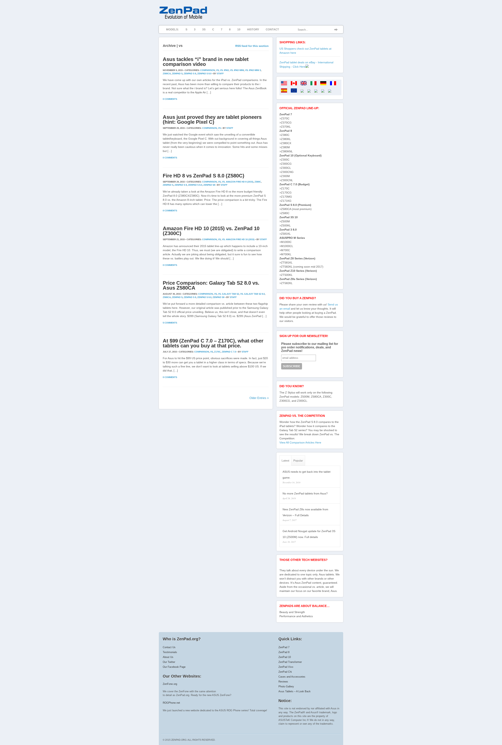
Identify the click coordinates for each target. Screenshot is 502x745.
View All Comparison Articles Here (300, 442)
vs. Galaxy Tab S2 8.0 (252, 294)
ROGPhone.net (171, 702)
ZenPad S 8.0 (204, 73)
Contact (272, 29)
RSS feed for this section (252, 45)
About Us (168, 657)
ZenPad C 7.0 (229, 352)
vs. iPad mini (237, 70)
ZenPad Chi (285, 671)
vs (217, 70)
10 (238, 29)
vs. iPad (224, 70)
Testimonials (170, 652)
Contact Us (169, 647)
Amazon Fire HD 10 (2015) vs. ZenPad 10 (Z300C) (211, 230)
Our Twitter (169, 662)
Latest (285, 460)
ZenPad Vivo (285, 666)
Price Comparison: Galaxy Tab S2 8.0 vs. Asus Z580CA (211, 285)
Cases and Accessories (291, 676)
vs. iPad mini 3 (253, 70)
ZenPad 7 (283, 647)
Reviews (283, 681)
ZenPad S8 (209, 185)
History (253, 29)
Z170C (217, 352)
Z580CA (167, 73)
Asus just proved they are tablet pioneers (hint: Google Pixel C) (212, 119)
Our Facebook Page (174, 666)
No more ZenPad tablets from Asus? (305, 493)
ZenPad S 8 (190, 73)
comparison (207, 70)
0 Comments (170, 99)
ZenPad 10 (284, 657)
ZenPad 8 (283, 652)
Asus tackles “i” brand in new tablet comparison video (206, 61)
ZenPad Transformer (290, 662)
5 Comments (170, 323)
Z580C (258, 182)
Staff (220, 73)
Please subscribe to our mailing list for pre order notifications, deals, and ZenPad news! (309, 347)
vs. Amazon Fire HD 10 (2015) (238, 239)
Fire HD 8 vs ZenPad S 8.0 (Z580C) (203, 176)
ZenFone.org (170, 683)
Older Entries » (259, 398)
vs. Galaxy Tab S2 (228, 294)
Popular (298, 460)
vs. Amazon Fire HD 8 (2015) (237, 182)
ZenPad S (177, 73)
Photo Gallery (286, 686)
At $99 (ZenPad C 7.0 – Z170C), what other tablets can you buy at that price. (213, 343)
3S (204, 29)
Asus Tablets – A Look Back (294, 691)
